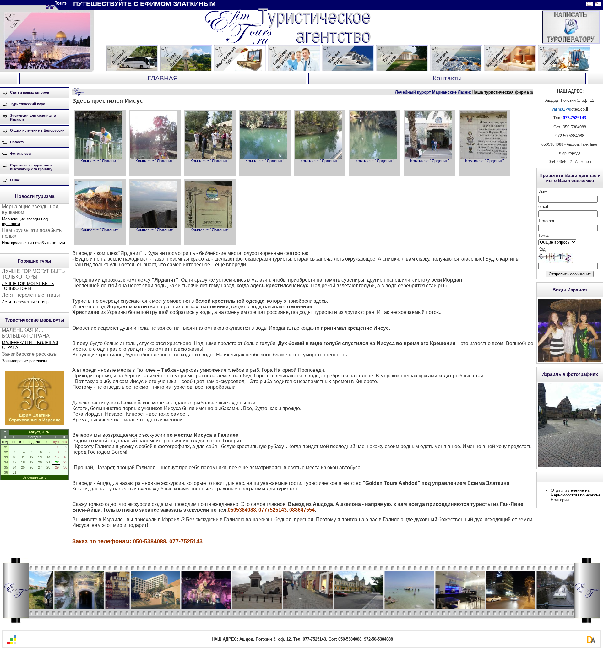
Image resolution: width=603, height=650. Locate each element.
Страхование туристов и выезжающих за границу (31, 167)
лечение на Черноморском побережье (575, 492)
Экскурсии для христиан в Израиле (33, 117)
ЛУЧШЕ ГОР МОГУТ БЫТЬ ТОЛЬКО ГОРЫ (28, 286)
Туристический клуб (27, 104)
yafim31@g (561, 109)
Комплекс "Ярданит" (99, 161)
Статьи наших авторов (29, 92)
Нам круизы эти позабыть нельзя (33, 243)
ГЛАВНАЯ (163, 78)
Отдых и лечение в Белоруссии (37, 130)
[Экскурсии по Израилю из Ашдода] (34, 423)
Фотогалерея (21, 153)
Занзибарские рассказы (24, 361)
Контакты (447, 78)
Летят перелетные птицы (25, 302)
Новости (17, 142)
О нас (15, 180)
